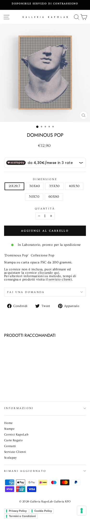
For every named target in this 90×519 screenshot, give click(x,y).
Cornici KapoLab (16, 434)
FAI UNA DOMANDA (26, 292)
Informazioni (19, 408)
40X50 (74, 186)
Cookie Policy (43, 511)
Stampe (9, 428)
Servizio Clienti (15, 452)
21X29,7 (14, 186)
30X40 (34, 186)
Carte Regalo (13, 440)
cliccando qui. (49, 273)
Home (8, 423)
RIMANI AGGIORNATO (25, 471)
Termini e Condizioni (22, 516)
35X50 (54, 186)
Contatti (10, 446)
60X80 (53, 197)
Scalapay (10, 457)
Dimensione (45, 179)
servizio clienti (60, 279)
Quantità (45, 208)
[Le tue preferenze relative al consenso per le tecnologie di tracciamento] (81, 510)
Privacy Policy (18, 511)
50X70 (34, 197)
